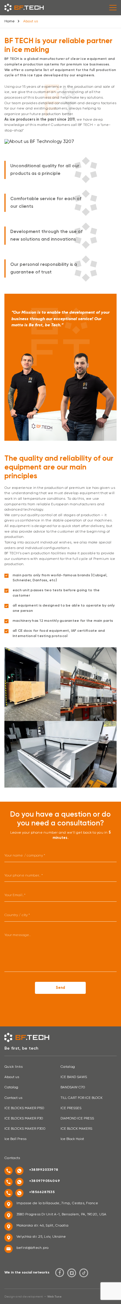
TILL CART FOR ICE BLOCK (81, 1098)
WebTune (54, 1296)
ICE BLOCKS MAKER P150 (24, 1108)
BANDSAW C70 (72, 1087)
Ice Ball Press (15, 1139)
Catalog (11, 1087)
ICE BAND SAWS (73, 1077)
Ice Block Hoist (72, 1139)
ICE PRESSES (70, 1108)
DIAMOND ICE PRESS (77, 1118)
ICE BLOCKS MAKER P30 (23, 1118)
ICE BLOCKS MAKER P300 (25, 1129)
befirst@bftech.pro (32, 1248)
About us (11, 1077)
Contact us (13, 1098)
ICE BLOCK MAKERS (76, 1129)
